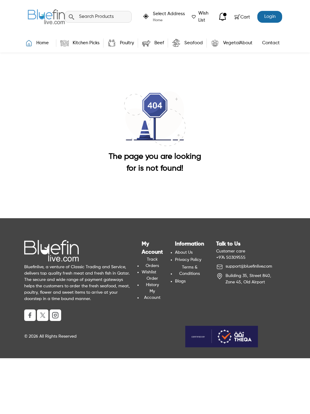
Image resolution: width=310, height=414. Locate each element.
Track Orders (152, 262)
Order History (152, 281)
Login (269, 16)
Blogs (180, 281)
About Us (184, 252)
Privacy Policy (188, 260)
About (245, 43)
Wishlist (149, 272)
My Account (152, 294)
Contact (271, 43)
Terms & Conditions (189, 270)
